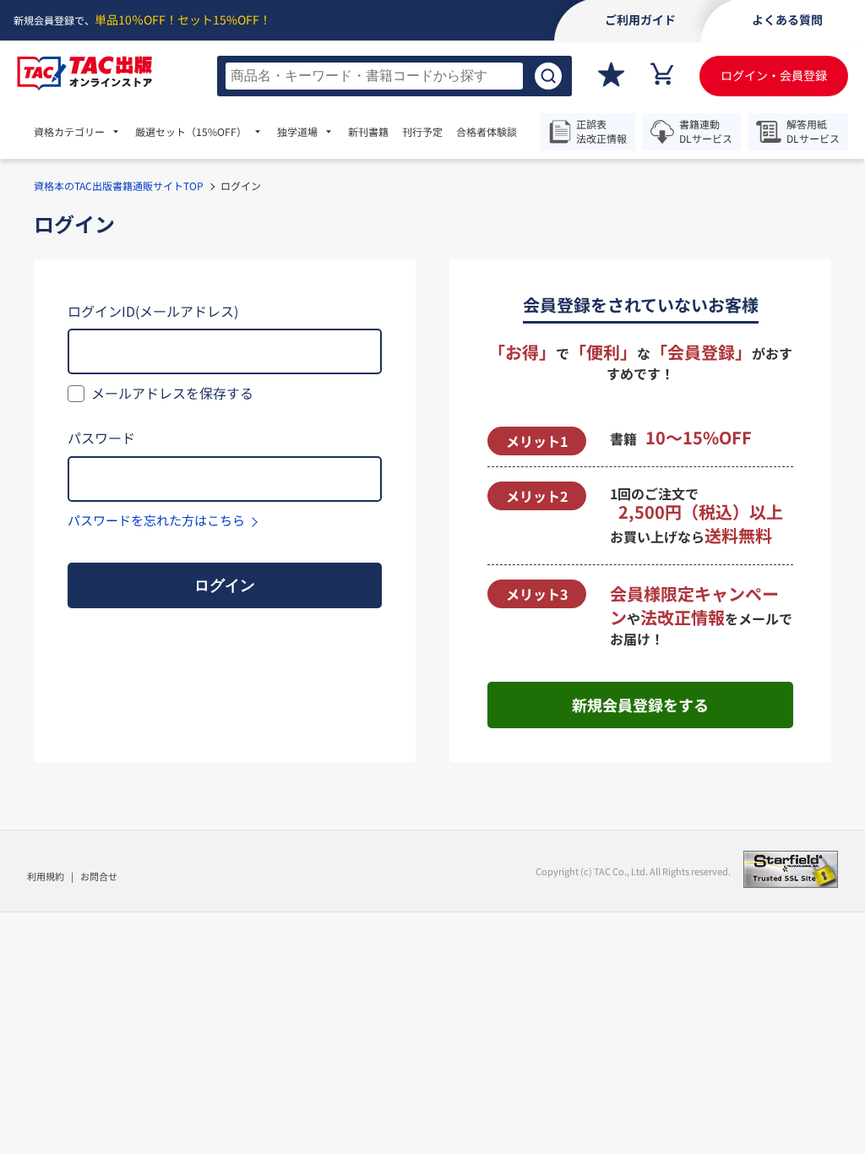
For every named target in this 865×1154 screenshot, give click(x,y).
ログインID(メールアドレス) (153, 311)
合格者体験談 (486, 132)
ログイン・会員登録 (774, 75)
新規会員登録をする (640, 705)
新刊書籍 (368, 132)
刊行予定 (422, 132)
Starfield (790, 869)
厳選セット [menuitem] (191, 132)
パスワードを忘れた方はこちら (156, 520)
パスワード (101, 437)
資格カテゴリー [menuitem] (69, 132)
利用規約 (45, 876)
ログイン (224, 585)
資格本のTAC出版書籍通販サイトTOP (119, 185)
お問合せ (98, 876)
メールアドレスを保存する (172, 393)
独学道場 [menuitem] (297, 132)
